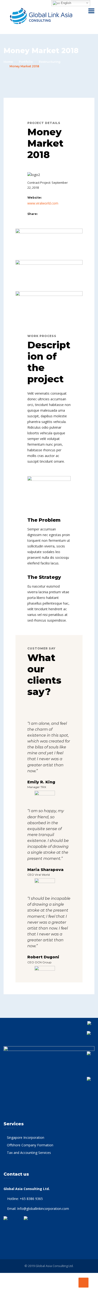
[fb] (40, 213)
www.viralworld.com (42, 203)
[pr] (50, 213)
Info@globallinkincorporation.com (43, 1208)
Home (8, 62)
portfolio (26, 62)
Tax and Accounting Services (29, 1152)
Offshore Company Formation (30, 1145)
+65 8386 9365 (31, 1198)
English (65, 3)
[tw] (45, 213)
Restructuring (49, 62)
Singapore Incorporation (25, 1137)
